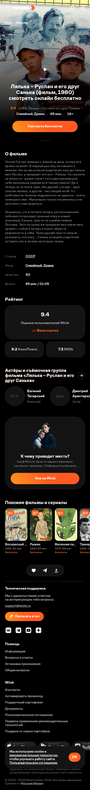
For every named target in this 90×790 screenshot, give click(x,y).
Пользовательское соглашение (33, 762)
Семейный (34, 265)
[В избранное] (33, 570)
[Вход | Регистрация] (82, 7)
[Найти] (72, 7)
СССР (30, 256)
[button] (8, 8)
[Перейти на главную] (40, 8)
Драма (48, 265)
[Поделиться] (45, 570)
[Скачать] (56, 570)
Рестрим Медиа (31, 783)
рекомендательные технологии (33, 755)
